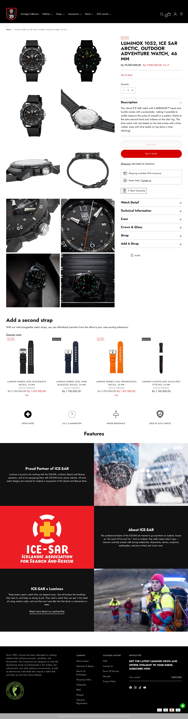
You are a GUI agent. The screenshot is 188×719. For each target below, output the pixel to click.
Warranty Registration (81, 701)
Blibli (78, 689)
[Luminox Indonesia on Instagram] (135, 688)
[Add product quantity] (123, 90)
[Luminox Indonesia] (11, 14)
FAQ (105, 661)
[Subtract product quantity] (132, 90)
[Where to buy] (180, 14)
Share (137, 255)
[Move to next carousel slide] (179, 640)
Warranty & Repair (85, 666)
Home (8, 29)
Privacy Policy (109, 681)
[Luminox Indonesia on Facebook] (131, 688)
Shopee (80, 694)
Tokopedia (81, 684)
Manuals (106, 676)
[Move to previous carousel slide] (172, 640)
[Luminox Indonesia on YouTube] (145, 688)
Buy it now (151, 153)
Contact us (146, 180)
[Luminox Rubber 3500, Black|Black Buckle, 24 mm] (26, 357)
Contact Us (108, 666)
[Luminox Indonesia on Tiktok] (140, 688)
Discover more (13, 334)
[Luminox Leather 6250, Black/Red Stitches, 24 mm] (161, 357)
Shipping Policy (83, 679)
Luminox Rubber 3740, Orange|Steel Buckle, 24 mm (116, 383)
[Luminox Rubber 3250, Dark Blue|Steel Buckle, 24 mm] (71, 357)
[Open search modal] (162, 14)
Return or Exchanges (81, 673)
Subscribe (176, 677)
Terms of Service (111, 671)
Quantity (125, 84)
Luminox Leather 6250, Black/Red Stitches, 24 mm (161, 383)
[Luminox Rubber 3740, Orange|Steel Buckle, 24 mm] (116, 357)
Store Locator (82, 661)
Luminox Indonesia (79, 716)
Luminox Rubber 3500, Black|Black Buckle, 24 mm (26, 383)
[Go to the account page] (174, 14)
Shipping (125, 163)
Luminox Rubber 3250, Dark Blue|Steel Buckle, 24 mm (71, 383)
